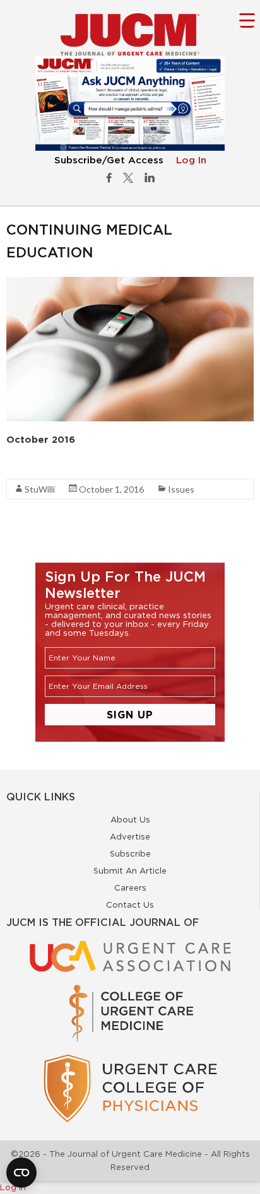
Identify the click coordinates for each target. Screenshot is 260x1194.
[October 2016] (130, 283)
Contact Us (130, 904)
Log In (191, 160)
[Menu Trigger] (247, 20)
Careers (130, 887)
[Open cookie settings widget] (21, 1172)
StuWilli (40, 489)
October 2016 (40, 439)
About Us (130, 819)
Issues (181, 489)
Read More (28, 465)
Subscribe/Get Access (108, 160)
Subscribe (130, 853)
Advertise (130, 836)
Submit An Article (130, 870)
